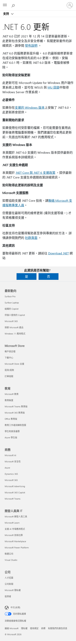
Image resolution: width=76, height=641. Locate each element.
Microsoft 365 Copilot (15, 492)
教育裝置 (9, 400)
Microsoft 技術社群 (14, 535)
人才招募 (9, 577)
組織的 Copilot (12, 308)
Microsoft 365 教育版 (15, 412)
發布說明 (31, 45)
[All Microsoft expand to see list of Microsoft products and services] (5, 5)
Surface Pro (10, 296)
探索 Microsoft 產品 (14, 327)
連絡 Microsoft (12, 628)
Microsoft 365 (11, 321)
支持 (6, 14)
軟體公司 (9, 553)
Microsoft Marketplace (15, 541)
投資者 (8, 596)
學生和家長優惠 (12, 431)
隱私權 (24, 628)
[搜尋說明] (13, 5)
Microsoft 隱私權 (13, 590)
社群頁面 (31, 238)
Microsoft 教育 (12, 394)
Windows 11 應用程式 (15, 333)
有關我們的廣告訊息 (57, 628)
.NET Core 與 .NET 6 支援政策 (35, 173)
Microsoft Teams (12, 498)
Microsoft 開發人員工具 (16, 516)
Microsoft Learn (12, 522)
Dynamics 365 (11, 473)
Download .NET (58, 253)
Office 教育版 (11, 418)
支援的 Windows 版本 (30, 107)
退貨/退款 (9, 370)
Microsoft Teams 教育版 (16, 406)
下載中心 (9, 357)
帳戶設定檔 (10, 351)
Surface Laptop (12, 302)
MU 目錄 (53, 87)
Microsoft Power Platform (17, 547)
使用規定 (34, 628)
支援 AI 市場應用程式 (15, 528)
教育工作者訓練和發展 (15, 425)
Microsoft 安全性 (13, 461)
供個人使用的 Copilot (15, 315)
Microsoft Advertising (15, 486)
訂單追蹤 (9, 376)
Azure (7, 467)
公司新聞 (9, 583)
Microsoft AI (10, 455)
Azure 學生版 (11, 437)
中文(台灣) (15, 607)
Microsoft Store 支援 (14, 363)
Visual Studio (11, 559)
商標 (43, 628)
